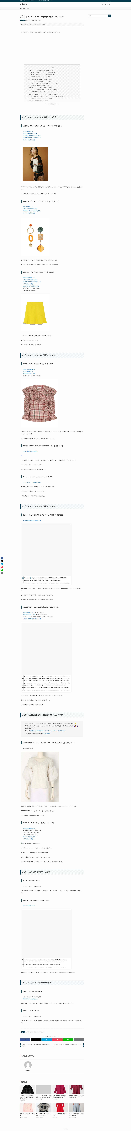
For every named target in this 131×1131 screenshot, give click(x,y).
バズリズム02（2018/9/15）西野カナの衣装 (40, 79)
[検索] (110, 1)
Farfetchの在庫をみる (29, 369)
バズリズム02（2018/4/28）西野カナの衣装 (40, 87)
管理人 (28, 1070)
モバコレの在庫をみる (29, 140)
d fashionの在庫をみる (29, 836)
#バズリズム (47, 730)
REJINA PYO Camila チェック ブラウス (41, 81)
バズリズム (35, 1032)
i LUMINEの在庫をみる (29, 284)
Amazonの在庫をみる (29, 277)
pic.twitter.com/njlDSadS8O (58, 730)
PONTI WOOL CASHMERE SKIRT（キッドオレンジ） (44, 83)
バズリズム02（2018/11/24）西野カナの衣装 (41, 70)
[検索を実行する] (109, 16)
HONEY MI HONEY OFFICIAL (29, 690)
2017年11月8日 (46, 733)
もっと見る (52, 104)
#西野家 (38, 730)
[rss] (108, 1)
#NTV (41, 730)
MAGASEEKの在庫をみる (30, 133)
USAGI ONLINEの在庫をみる (31, 286)
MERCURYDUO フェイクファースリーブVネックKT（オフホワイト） (48, 96)
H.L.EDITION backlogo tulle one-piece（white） (43, 91)
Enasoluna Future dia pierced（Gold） (41, 85)
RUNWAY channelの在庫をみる (31, 135)
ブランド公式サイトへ (29, 905)
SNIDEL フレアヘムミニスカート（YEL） (41, 76)
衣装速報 (23, 4)
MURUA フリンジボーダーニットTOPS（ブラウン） (44, 72)
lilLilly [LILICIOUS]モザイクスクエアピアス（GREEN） (44, 89)
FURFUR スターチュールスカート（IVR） (41, 98)
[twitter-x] (106, 1)
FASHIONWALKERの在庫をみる (32, 137)
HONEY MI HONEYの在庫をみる (32, 619)
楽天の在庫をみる (28, 131)
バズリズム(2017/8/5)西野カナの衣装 (39, 100)
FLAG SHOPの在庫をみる (30, 451)
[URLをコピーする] (79, 1039)
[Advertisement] (52, 48)
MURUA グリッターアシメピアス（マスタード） (43, 74)
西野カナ (29, 1032)
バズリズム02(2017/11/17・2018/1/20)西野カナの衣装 (43, 94)
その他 (23, 20)
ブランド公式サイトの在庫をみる (32, 482)
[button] (25, 1039)
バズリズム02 (41, 1032)
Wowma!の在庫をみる (29, 373)
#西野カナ (32, 730)
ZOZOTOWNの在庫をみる (30, 999)
